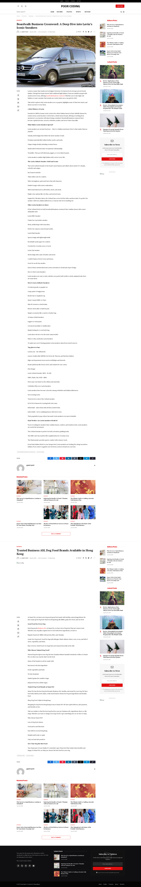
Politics (67, 1)
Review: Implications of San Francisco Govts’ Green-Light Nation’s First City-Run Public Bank (113, 82)
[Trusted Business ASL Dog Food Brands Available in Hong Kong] (56, 588)
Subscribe (120, 6)
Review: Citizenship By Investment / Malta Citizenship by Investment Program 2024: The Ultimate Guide (113, 106)
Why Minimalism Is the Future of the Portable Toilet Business (81, 524)
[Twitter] (18, 99)
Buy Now (79, 1)
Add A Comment (56, 534)
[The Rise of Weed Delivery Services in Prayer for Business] (56, 512)
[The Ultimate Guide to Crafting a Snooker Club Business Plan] (83, 487)
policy (112, 872)
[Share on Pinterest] (88, 32)
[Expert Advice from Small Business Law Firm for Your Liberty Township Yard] (29, 512)
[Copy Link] (91, 32)
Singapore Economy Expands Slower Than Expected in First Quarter (113, 130)
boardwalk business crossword (55, 96)
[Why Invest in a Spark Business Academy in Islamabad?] (29, 487)
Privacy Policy (111, 165)
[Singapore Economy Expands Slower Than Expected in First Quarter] (112, 120)
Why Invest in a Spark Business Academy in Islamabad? (29, 499)
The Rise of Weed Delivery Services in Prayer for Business (56, 524)
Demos (61, 1)
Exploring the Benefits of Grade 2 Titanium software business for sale (55, 499)
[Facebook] (18, 95)
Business (19, 20)
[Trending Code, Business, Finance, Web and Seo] (70, 6)
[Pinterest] (18, 102)
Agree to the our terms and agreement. (108, 872)
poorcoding (40, 452)
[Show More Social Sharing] (94, 32)
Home (52, 12)
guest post (25, 32)
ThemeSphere (36, 884)
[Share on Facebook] (83, 32)
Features (60, 12)
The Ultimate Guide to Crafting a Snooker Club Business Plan (82, 499)
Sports (78, 12)
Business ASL (42, 628)
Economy (73, 1)
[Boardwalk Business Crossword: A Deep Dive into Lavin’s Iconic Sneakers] (56, 61)
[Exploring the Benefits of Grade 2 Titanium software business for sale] (56, 487)
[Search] (121, 12)
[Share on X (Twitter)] (86, 32)
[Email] (18, 106)
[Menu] (123, 12)
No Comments (43, 32)
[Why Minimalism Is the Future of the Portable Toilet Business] (83, 512)
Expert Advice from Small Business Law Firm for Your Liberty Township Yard (29, 524)
